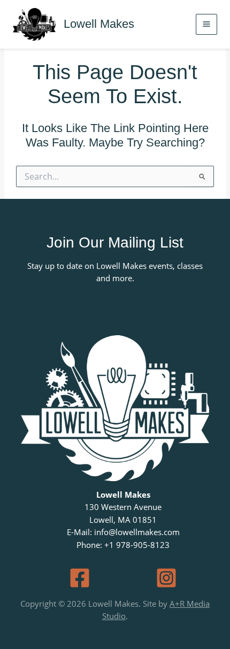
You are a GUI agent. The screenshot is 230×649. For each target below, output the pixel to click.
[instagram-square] (166, 578)
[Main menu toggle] (206, 24)
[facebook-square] (79, 578)
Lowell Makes (99, 23)
